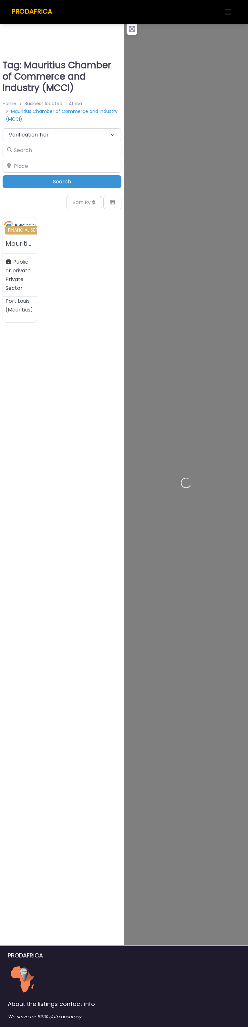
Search (71, 181)
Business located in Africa (53, 103)
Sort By (82, 202)
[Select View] (112, 202)
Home (9, 103)
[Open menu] (228, 12)
